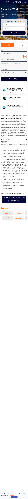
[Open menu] (25, 2)
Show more (11, 495)
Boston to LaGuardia (7, 212)
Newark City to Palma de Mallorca (19, 217)
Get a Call (14, 33)
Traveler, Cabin (4, 69)
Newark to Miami (7, 217)
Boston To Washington (19, 212)
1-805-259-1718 (15, 201)
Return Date (17, 63)
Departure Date (4, 63)
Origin (2, 50)
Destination (3, 56)
